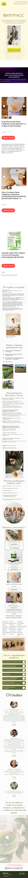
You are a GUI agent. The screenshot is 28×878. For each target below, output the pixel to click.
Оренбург (20, 621)
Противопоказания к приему (9, 687)
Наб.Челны (12, 629)
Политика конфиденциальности (7, 874)
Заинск (4, 634)
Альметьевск (5, 623)
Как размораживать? (9, 666)
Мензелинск (12, 628)
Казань (11, 621)
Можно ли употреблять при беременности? (10, 678)
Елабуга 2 (4, 631)
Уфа (18, 635)
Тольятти (19, 631)
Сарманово (20, 628)
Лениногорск (13, 623)
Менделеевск (13, 626)
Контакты (24, 3)
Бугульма (4, 626)
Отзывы (17, 2)
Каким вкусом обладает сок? (12, 670)
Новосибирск (13, 632)
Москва (11, 624)
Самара (19, 624)
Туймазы (19, 629)
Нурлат (11, 634)
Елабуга (4, 629)
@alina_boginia (9, 337)
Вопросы (24, 2)
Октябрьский (20, 623)
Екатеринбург (6, 632)
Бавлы (4, 624)
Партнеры (16, 3)
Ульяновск (20, 632)
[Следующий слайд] (24, 106)
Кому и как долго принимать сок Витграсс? (11, 683)
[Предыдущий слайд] (4, 106)
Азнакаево (5, 621)
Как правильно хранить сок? (12, 662)
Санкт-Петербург (22, 626)
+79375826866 (22, 873)
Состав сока (6, 674)
